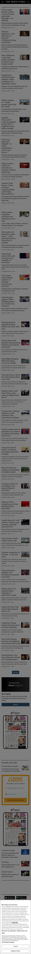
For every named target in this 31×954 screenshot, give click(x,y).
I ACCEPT (15, 946)
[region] (15, 927)
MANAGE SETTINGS (15, 951)
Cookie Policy (15, 922)
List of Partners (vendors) (8, 942)
